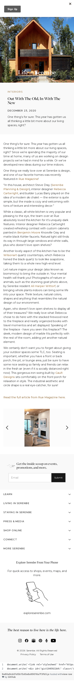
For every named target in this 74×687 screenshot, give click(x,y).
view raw (67, 674)
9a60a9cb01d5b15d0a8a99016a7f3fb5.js (26, 674)
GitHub (12, 676)
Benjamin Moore (28, 232)
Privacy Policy (28, 654)
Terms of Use (47, 654)
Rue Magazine (28, 179)
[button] (7, 428)
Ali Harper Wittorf (43, 286)
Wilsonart (10, 255)
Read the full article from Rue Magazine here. (34, 397)
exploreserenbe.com (37, 613)
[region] (37, 666)
